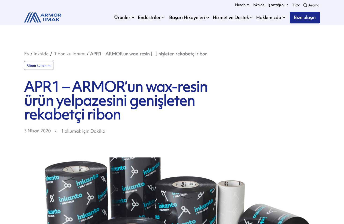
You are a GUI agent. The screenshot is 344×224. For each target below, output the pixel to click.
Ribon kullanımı (69, 54)
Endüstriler (149, 17)
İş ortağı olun (278, 4)
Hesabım (242, 4)
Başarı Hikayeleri (186, 17)
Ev (26, 54)
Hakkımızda (268, 17)
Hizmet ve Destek (231, 17)
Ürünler (122, 17)
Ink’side (258, 4)
